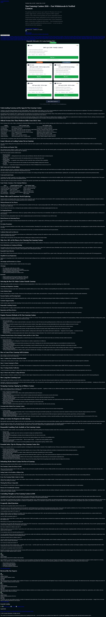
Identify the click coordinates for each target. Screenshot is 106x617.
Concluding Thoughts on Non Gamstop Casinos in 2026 (11, 39)
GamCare (12, 606)
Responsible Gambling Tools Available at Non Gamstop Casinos (43, 38)
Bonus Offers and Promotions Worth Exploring (83, 36)
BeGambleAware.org (63, 104)
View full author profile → (5, 568)
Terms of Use (9, 611)
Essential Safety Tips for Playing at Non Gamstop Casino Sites (68, 38)
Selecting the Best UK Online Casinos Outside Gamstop (26, 37)
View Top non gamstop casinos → (32, 28)
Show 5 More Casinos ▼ (53, 101)
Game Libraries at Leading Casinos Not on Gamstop (63, 36)
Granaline (4, 1)
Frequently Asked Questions (30, 39)
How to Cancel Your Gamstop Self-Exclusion (69, 37)
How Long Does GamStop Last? (85, 37)
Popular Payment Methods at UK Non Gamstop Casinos (49, 37)
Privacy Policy (3, 611)
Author (1, 2)
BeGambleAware (6, 606)
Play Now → (53, 57)
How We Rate (22, 611)
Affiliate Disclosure (15, 611)
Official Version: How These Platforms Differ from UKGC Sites (39, 36)
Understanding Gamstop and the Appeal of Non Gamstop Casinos (13, 36)
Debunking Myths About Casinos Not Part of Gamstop (92, 38)
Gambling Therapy (20, 606)
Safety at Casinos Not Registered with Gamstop (19, 38)
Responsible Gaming (29, 611)
